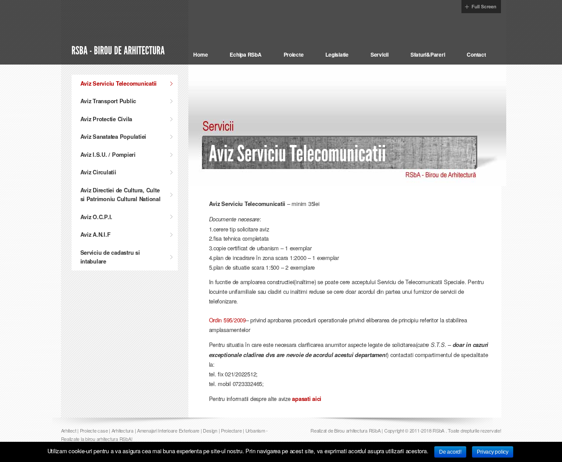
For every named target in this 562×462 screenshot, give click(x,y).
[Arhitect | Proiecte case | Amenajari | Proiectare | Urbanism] (119, 50)
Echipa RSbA (245, 54)
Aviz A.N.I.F (95, 234)
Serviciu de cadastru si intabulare (110, 257)
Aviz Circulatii (98, 172)
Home (200, 54)
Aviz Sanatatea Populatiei (113, 137)
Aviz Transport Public (108, 101)
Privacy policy (492, 452)
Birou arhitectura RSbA (357, 430)
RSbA (438, 430)
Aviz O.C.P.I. (96, 217)
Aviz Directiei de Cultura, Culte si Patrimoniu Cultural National (120, 194)
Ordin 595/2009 (227, 320)
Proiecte (294, 54)
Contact (476, 54)
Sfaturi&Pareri (428, 54)
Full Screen (481, 6)
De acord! (450, 452)
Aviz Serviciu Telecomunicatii (118, 83)
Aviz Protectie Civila (106, 119)
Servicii (380, 54)
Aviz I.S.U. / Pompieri (108, 155)
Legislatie (336, 54)
